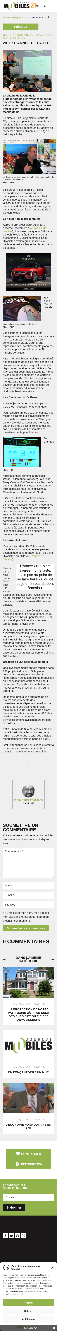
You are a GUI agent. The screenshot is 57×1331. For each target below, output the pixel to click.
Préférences (28, 1319)
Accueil (6, 17)
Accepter (28, 1302)
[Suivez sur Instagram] (17, 1235)
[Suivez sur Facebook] (5, 1235)
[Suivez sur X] (23, 1235)
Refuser (28, 1311)
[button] (52, 1267)
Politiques (16, 17)
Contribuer (31, 1154)
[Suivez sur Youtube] (11, 1235)
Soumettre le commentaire (26, 928)
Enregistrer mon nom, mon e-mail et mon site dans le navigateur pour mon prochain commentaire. (26, 916)
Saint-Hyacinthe (35, 1004)
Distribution (31, 1164)
